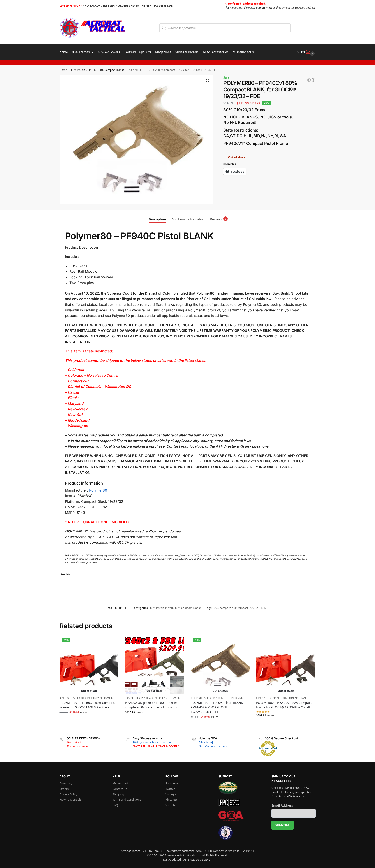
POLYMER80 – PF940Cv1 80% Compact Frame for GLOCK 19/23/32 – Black (87, 705)
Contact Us (120, 789)
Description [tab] (157, 219)
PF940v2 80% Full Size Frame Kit (161, 698)
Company (66, 783)
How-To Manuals (70, 799)
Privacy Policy (68, 794)
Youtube (170, 805)
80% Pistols (78, 70)
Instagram (172, 794)
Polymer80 (98, 490)
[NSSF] (240, 787)
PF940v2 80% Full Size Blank (225, 698)
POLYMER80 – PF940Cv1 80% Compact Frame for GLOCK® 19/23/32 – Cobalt (284, 705)
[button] (306, 52)
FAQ (115, 805)
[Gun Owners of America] (240, 833)
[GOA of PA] (240, 816)
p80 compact (240, 608)
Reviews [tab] (218, 219)
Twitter (170, 789)
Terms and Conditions (127, 799)
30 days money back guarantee (152, 742)
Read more (89, 721)
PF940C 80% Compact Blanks (106, 70)
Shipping (118, 794)
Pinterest (171, 799)
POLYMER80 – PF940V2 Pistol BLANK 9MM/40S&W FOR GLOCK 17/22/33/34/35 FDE (217, 707)
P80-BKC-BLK (257, 608)
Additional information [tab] (188, 219)
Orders (64, 789)
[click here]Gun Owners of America (214, 744)
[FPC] (240, 802)
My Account (120, 783)
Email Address (282, 805)
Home (63, 70)
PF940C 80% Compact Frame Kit (95, 698)
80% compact (222, 608)
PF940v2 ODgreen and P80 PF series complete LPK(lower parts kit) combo (151, 705)
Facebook (171, 783)
